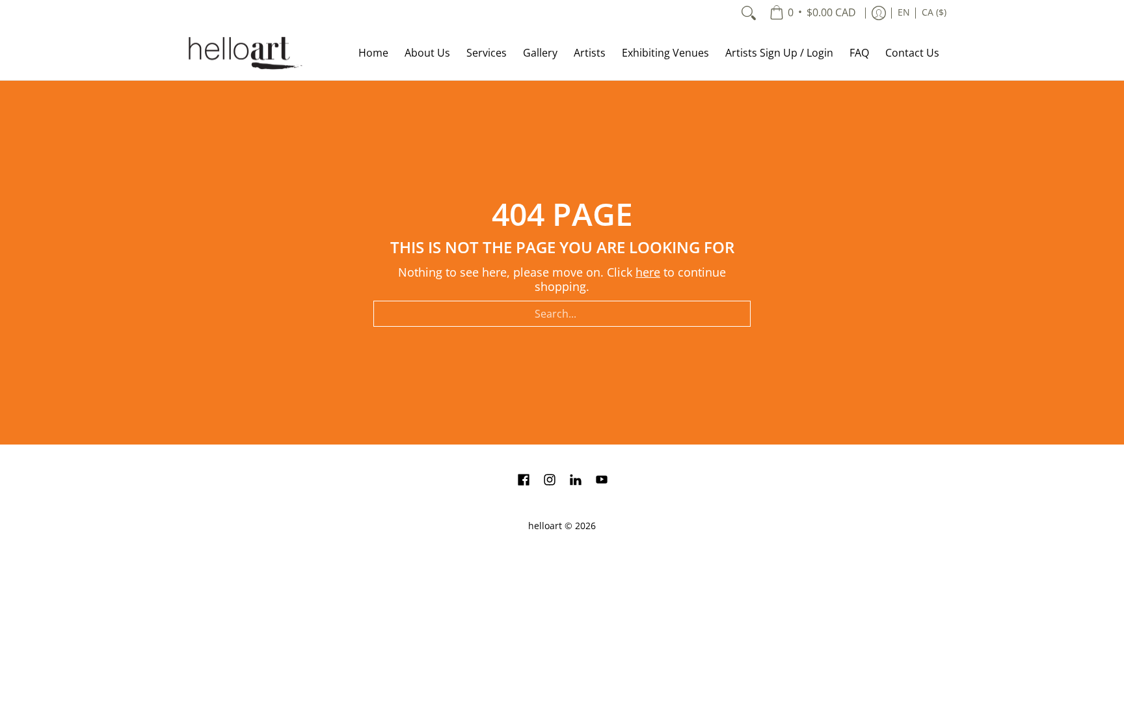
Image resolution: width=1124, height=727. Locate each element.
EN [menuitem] (904, 12)
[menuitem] (813, 13)
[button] (524, 481)
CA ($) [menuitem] (934, 12)
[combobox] (562, 314)
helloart (545, 526)
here (648, 272)
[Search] (749, 13)
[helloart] (243, 53)
